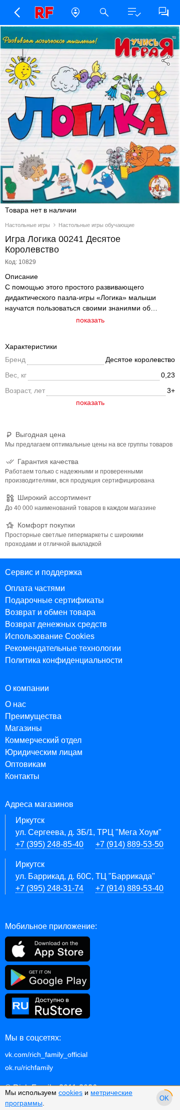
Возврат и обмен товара (50, 612)
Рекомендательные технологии (63, 648)
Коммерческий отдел (43, 740)
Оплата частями (35, 588)
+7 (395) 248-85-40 (50, 844)
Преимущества (33, 716)
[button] (16, 12)
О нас (15, 704)
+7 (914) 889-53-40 (130, 888)
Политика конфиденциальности (63, 660)
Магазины (23, 728)
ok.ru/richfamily (29, 1068)
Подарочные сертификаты (54, 600)
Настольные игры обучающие (96, 225)
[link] (46, 12)
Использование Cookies (49, 636)
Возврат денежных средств (56, 624)
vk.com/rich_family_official (46, 1054)
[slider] (164, 1098)
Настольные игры (27, 225)
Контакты (22, 776)
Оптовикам (25, 764)
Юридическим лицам (43, 752)
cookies (70, 1092)
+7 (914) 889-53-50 (130, 844)
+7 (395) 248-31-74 (50, 888)
